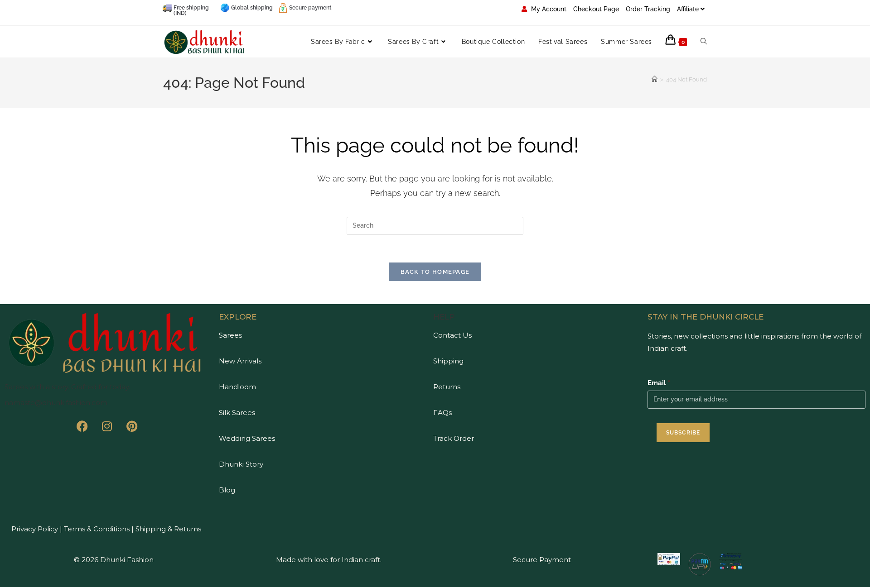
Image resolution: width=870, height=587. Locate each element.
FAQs (442, 412)
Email (659, 383)
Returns (446, 386)
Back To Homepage (435, 271)
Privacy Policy (34, 529)
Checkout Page (596, 9)
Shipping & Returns (168, 529)
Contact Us (452, 335)
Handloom (237, 386)
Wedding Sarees (247, 438)
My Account (547, 9)
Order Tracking (648, 9)
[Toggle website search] (704, 41)
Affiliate (688, 9)
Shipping (448, 361)
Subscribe (683, 433)
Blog (227, 490)
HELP (444, 316)
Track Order (453, 438)
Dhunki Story (241, 464)
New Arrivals (240, 361)
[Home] (654, 79)
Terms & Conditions (96, 529)
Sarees (230, 335)
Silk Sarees (237, 412)
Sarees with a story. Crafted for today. (67, 386)
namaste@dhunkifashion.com (56, 402)
